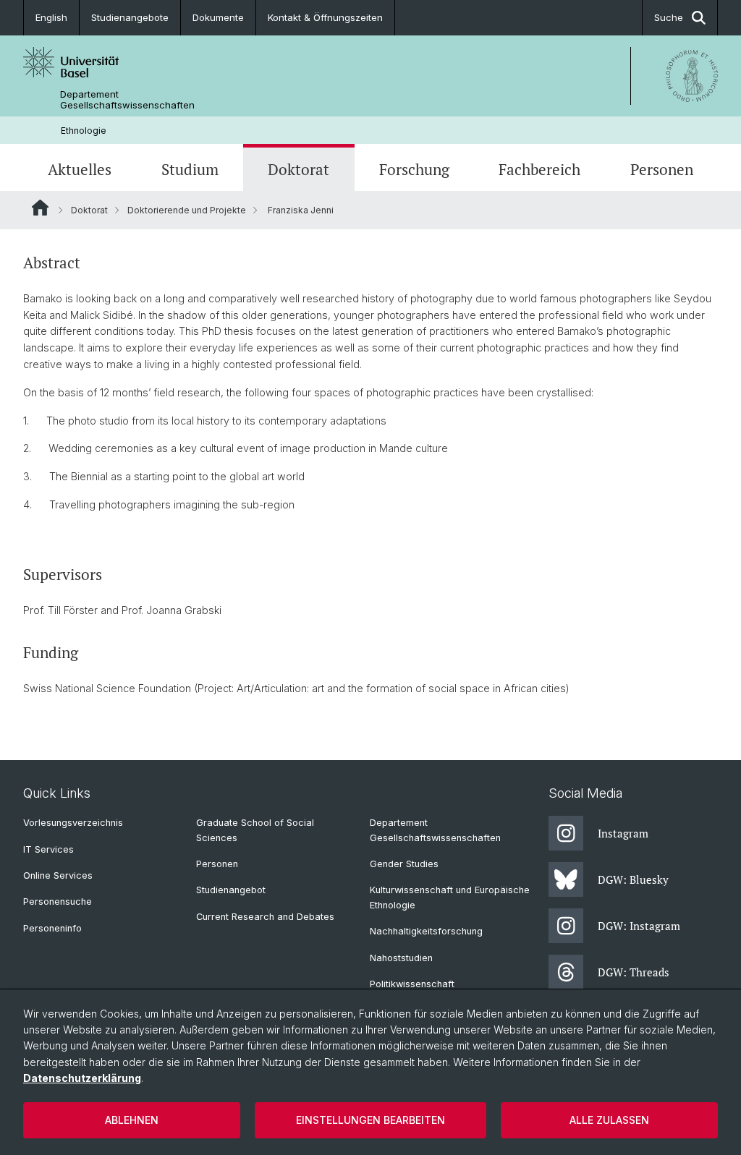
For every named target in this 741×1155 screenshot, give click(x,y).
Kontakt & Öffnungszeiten (325, 17)
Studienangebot (231, 890)
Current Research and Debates (265, 916)
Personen (661, 169)
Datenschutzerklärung (82, 1078)
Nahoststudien (401, 957)
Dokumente (218, 17)
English (51, 17)
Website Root (40, 208)
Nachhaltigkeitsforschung (426, 931)
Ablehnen (131, 1120)
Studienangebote (130, 17)
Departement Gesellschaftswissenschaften (127, 100)
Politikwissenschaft (412, 984)
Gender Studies (404, 863)
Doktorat (298, 169)
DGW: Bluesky (633, 879)
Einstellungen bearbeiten (370, 1120)
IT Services (48, 849)
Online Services (58, 875)
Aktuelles (79, 169)
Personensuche (57, 901)
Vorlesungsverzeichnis (73, 822)
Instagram (623, 833)
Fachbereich (539, 169)
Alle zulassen (609, 1120)
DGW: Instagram (639, 926)
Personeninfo (52, 928)
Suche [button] (668, 17)
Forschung (414, 169)
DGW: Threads (633, 972)
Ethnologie (83, 130)
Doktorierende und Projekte (186, 210)
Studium (190, 169)
